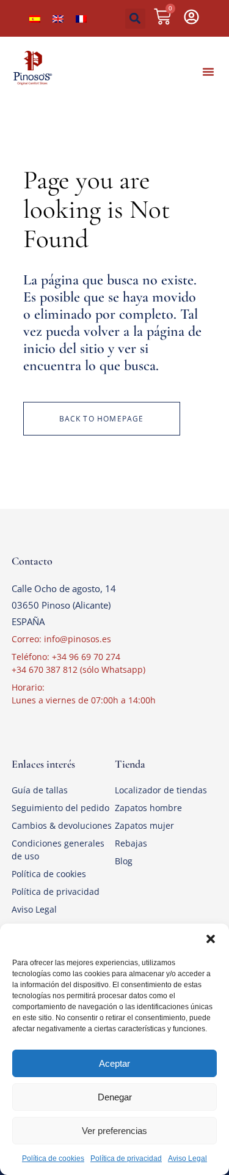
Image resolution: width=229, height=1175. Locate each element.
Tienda (130, 764)
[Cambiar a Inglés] (58, 18)
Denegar (115, 1097)
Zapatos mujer (144, 825)
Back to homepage (101, 418)
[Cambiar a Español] (34, 18)
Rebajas (131, 843)
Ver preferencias (114, 1130)
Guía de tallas (40, 790)
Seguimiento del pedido (60, 808)
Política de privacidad (126, 1158)
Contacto (32, 561)
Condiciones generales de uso (58, 849)
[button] (211, 939)
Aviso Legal (187, 1158)
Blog (124, 861)
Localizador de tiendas (161, 790)
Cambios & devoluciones (62, 825)
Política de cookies (53, 1158)
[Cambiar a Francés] (81, 18)
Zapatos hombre (148, 808)
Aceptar (114, 1063)
